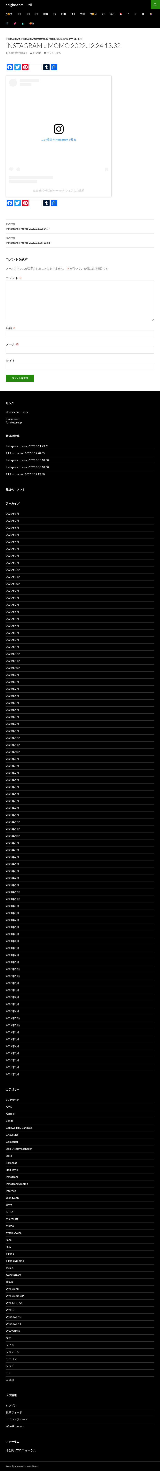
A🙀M (9, 14)
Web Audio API (15, 1295)
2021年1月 (12, 962)
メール (12, 344)
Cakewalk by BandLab (19, 1127)
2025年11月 (13, 576)
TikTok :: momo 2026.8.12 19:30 (25, 474)
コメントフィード (17, 1419)
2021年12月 (13, 892)
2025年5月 (12, 618)
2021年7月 (12, 920)
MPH (82, 14)
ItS (54, 14)
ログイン (11, 1405)
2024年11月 (13, 660)
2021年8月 (12, 913)
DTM (9, 1155)
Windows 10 (13, 1316)
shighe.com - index (17, 412)
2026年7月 (12, 520)
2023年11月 (13, 744)
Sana (9, 1239)
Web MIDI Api (14, 1302)
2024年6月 (12, 695)
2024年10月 (13, 667)
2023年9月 (12, 759)
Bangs (9, 1120)
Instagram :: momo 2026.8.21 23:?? (27, 446)
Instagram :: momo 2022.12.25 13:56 (28, 240)
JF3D (63, 14)
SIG (103, 14)
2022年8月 (12, 850)
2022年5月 (12, 871)
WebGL (10, 1309)
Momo (58, 38)
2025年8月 (12, 597)
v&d (112, 14)
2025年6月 (12, 611)
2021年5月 (12, 934)
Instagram (13, 38)
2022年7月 (12, 857)
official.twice (13, 1232)
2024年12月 (13, 653)
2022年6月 (12, 864)
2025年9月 (12, 590)
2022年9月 (12, 843)
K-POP (49, 38)
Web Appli (12, 1288)
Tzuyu (9, 1281)
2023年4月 (12, 794)
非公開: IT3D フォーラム (21, 1450)
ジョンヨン (13, 1351)
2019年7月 (12, 1046)
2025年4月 (12, 625)
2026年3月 (12, 548)
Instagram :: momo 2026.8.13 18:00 (27, 467)
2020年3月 (12, 1004)
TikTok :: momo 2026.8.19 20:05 (25, 453)
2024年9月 (12, 674)
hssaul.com (12, 419)
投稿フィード (14, 1412)
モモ (79, 38)
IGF (36, 14)
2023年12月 (13, 737)
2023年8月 (12, 766)
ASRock (10, 1113)
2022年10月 (13, 836)
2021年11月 (13, 899)
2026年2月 (12, 555)
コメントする (54, 53)
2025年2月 (12, 639)
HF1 (28, 14)
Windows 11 (13, 1323)
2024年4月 (12, 709)
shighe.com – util (19, 5)
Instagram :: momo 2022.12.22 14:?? (28, 226)
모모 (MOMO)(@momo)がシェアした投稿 (58, 190)
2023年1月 (12, 815)
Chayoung (12, 1134)
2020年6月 (12, 983)
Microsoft (12, 1218)
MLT (73, 14)
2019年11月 (13, 1025)
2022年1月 (12, 885)
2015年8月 (12, 1074)
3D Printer (12, 1099)
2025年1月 (12, 646)
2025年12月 (13, 569)
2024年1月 (12, 730)
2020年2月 (12, 1011)
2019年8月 (12, 1039)
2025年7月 (12, 604)
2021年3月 (12, 948)
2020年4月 (12, 997)
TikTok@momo (15, 1260)
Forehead (11, 1162)
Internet (11, 1190)
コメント (14, 278)
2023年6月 (12, 780)
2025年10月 (13, 583)
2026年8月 (12, 513)
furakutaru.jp (14, 422)
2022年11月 (13, 829)
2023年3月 (12, 801)
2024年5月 (12, 702)
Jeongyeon (12, 1197)
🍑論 (31, 23)
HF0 (19, 14)
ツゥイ (10, 1365)
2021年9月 (12, 906)
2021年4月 (12, 941)
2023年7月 (12, 773)
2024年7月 (12, 688)
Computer (12, 1141)
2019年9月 (12, 1032)
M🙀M (93, 14)
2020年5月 (12, 990)
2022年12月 (13, 822)
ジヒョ (10, 1344)
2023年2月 (12, 808)
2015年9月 (12, 1067)
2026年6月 (12, 527)
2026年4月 (12, 541)
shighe (37, 53)
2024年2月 (12, 723)
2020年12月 (13, 969)
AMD (9, 1106)
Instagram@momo (33, 38)
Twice (72, 38)
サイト (10, 360)
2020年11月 (13, 976)
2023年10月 (13, 752)
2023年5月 (12, 787)
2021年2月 (12, 955)
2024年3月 (12, 716)
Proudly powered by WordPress (22, 1466)
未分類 (10, 1379)
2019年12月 (13, 1018)
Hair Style (12, 1169)
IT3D (45, 14)
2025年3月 (12, 632)
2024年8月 (12, 681)
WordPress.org (15, 1426)
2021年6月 (12, 927)
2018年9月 (12, 1060)
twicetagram (13, 1274)
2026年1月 (12, 562)
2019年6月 (12, 1053)
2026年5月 (12, 534)
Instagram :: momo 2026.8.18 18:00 (27, 460)
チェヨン (11, 1358)
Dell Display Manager (19, 1148)
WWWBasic (13, 1330)
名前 (11, 328)
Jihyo (9, 1204)
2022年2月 (12, 878)
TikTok (10, 1253)
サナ (8, 1337)
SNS (65, 38)
